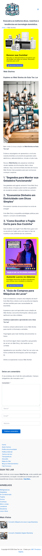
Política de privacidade (9, 449)
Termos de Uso (7, 454)
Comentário (6, 383)
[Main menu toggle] (38, 9)
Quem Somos (6, 447)
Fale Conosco (6, 466)
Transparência (6, 456)
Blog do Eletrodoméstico (10, 464)
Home (4, 445)
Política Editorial (7, 452)
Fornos (2, 499)
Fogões (2, 497)
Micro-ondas (4, 504)
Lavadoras (3, 506)
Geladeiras (3, 492)
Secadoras (3, 509)
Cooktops (3, 502)
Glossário (5, 459)
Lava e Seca (4, 511)
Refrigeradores (5, 490)
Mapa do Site (6, 461)
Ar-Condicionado (5, 494)
